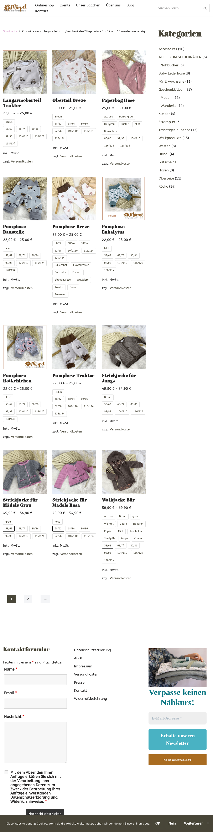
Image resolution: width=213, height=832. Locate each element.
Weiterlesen (193, 823)
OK (157, 823)
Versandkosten (22, 161)
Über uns (113, 5)
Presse (79, 682)
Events (65, 5)
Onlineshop (44, 5)
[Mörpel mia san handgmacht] (15, 8)
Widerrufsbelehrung (90, 698)
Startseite (10, 31)
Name (10, 669)
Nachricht (14, 717)
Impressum (83, 666)
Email (10, 693)
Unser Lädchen (88, 5)
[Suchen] (205, 8)
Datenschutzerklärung (92, 650)
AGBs (78, 658)
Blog (130, 5)
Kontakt (41, 11)
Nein (172, 823)
